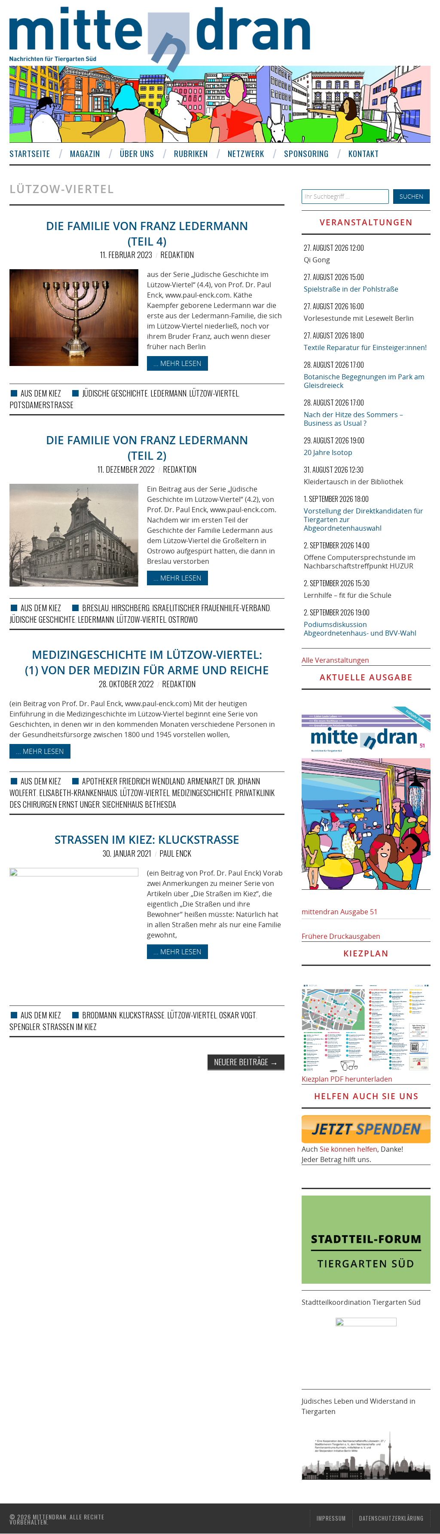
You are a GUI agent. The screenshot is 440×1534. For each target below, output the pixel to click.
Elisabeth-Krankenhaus (78, 792)
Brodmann (99, 1015)
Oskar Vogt (237, 1015)
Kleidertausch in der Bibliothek (353, 481)
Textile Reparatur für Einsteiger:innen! (365, 347)
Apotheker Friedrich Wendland (133, 781)
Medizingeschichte (202, 792)
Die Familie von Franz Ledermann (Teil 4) (147, 233)
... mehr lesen (177, 363)
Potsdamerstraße (41, 404)
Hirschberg (130, 607)
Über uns (137, 153)
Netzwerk (246, 153)
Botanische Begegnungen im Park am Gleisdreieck (364, 381)
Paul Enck (175, 853)
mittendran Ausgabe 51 (340, 911)
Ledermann (168, 393)
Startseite (29, 153)
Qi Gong (317, 259)
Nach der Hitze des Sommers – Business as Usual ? (353, 419)
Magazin (85, 153)
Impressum (331, 1518)
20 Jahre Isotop (328, 452)
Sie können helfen (348, 1149)
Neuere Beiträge (246, 1061)
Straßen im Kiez (70, 1026)
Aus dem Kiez (41, 393)
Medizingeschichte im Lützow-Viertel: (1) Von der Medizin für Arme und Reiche (147, 662)
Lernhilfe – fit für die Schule (347, 595)
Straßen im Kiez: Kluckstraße (147, 839)
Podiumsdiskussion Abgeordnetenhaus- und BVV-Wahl (360, 629)
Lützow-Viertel (213, 393)
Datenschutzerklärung (391, 1518)
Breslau (95, 607)
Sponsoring (306, 153)
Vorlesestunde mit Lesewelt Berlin (359, 318)
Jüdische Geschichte (115, 393)
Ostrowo (183, 619)
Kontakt (363, 153)
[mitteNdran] (167, 38)
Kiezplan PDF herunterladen (347, 1079)
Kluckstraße (142, 1015)
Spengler (24, 1026)
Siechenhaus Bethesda (139, 804)
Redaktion (177, 254)
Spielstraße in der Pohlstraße (351, 289)
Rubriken (191, 153)
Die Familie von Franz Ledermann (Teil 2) (147, 448)
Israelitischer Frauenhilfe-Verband (211, 607)
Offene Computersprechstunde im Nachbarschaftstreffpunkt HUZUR (360, 562)
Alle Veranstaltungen (335, 660)
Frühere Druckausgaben (341, 936)
